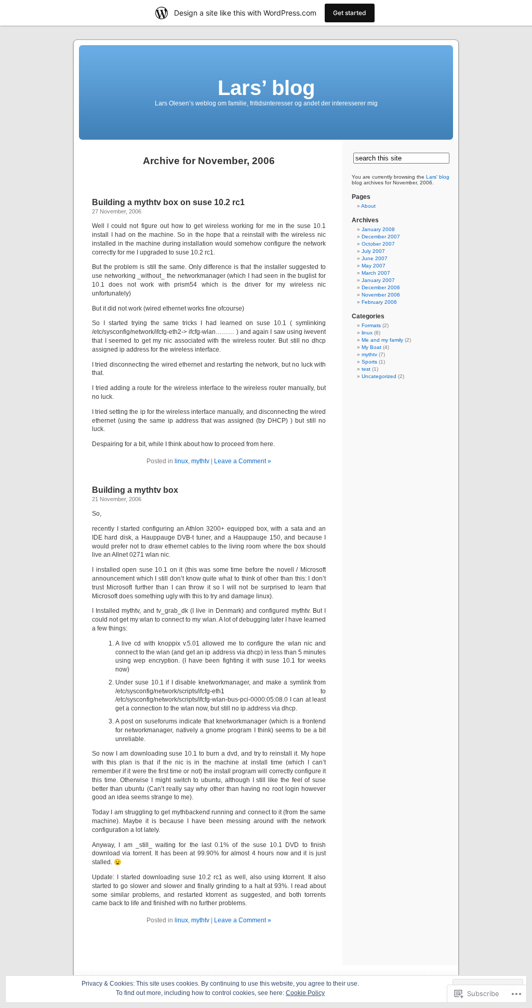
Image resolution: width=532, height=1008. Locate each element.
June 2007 (375, 258)
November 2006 (381, 295)
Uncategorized (379, 376)
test (366, 369)
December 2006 (381, 287)
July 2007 (373, 251)
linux (181, 461)
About (368, 206)
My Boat (371, 347)
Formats (371, 325)
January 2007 (378, 280)
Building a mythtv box (135, 490)
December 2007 (381, 236)
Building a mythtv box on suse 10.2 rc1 (168, 202)
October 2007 (378, 244)
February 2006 (379, 302)
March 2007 (376, 273)
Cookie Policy (305, 993)
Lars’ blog (266, 87)
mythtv (200, 461)
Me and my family (382, 340)
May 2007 (373, 265)
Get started (349, 13)
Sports (369, 362)
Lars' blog (437, 177)
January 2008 (378, 229)
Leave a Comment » (242, 461)
